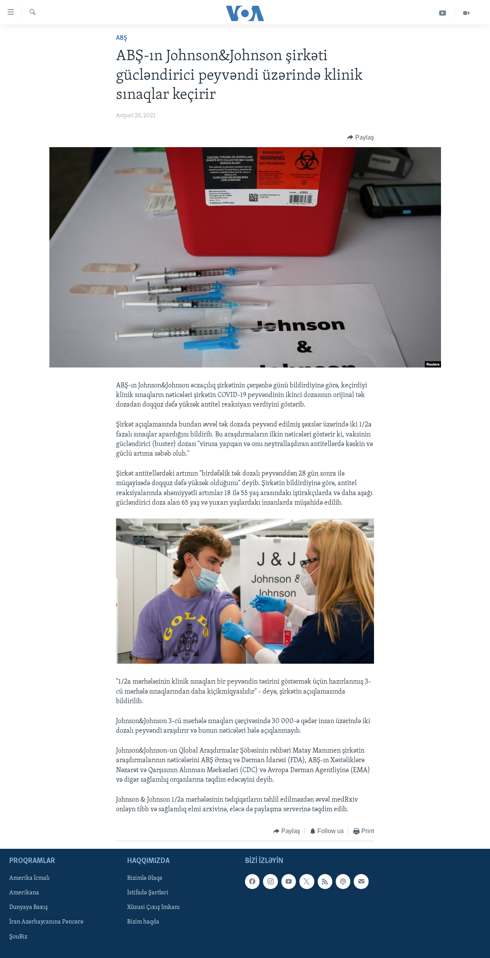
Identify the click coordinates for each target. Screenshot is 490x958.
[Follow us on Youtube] (288, 881)
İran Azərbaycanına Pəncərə (46, 922)
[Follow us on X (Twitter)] (306, 881)
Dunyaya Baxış (28, 907)
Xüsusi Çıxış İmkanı (153, 907)
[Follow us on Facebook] (252, 881)
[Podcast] (343, 881)
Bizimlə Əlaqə (144, 878)
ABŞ (121, 38)
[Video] (466, 13)
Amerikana (24, 893)
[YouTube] (443, 13)
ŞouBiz (18, 936)
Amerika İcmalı (29, 878)
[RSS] (325, 881)
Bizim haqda (143, 922)
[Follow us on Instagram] (270, 881)
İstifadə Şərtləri (147, 893)
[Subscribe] (361, 881)
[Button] (360, 138)
